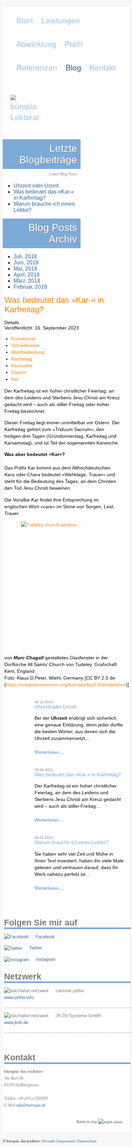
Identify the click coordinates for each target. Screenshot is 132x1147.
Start (24, 20)
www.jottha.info (19, 997)
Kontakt (103, 67)
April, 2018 (27, 275)
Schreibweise (25, 345)
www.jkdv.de (16, 1022)
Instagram (46, 959)
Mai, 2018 (25, 268)
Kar (15, 379)
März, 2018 (27, 281)
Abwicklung (36, 43)
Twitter (35, 947)
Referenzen (36, 67)
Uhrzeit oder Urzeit (55, 707)
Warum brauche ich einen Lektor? (72, 842)
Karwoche (21, 365)
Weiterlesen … (50, 752)
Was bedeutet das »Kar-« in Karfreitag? (78, 774)
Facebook (45, 936)
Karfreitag (21, 359)
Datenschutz (87, 1141)
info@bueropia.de (30, 1105)
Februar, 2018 (30, 287)
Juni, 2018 (26, 262)
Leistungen (60, 20)
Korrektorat (23, 338)
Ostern (18, 372)
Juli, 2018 (25, 256)
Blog (73, 67)
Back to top (87, 1122)
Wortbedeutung (27, 352)
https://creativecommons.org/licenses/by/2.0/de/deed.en (66, 684)
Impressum (66, 1141)
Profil (74, 43)
